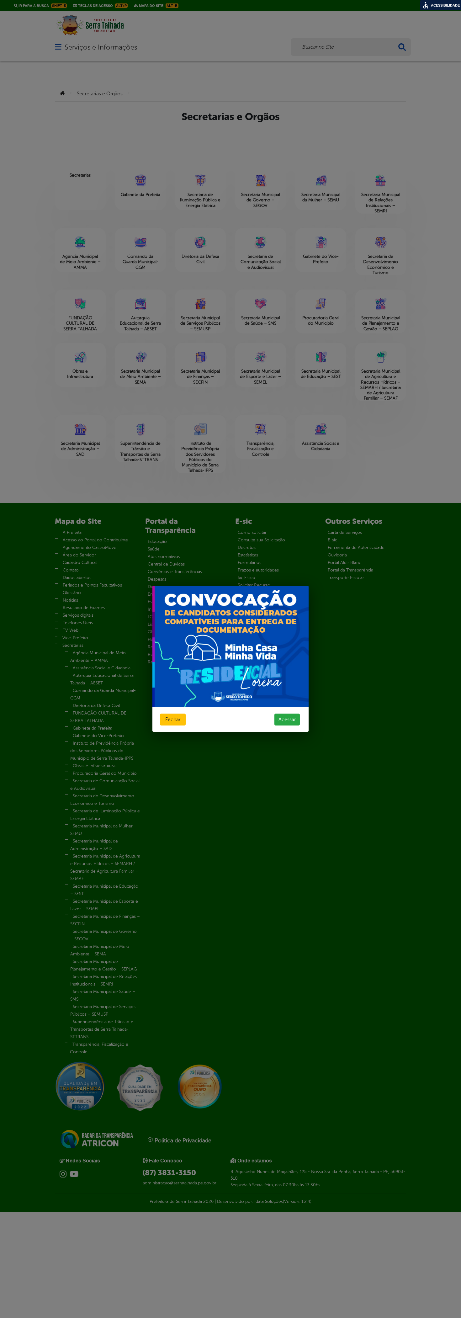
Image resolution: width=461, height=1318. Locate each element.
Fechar (172, 719)
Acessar (287, 719)
